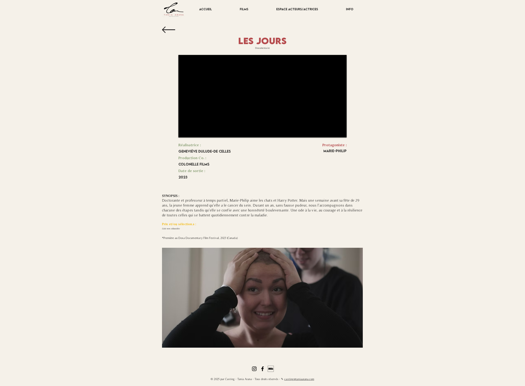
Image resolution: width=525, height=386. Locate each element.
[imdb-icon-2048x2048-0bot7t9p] (271, 369)
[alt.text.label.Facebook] (262, 369)
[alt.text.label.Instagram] (254, 369)
